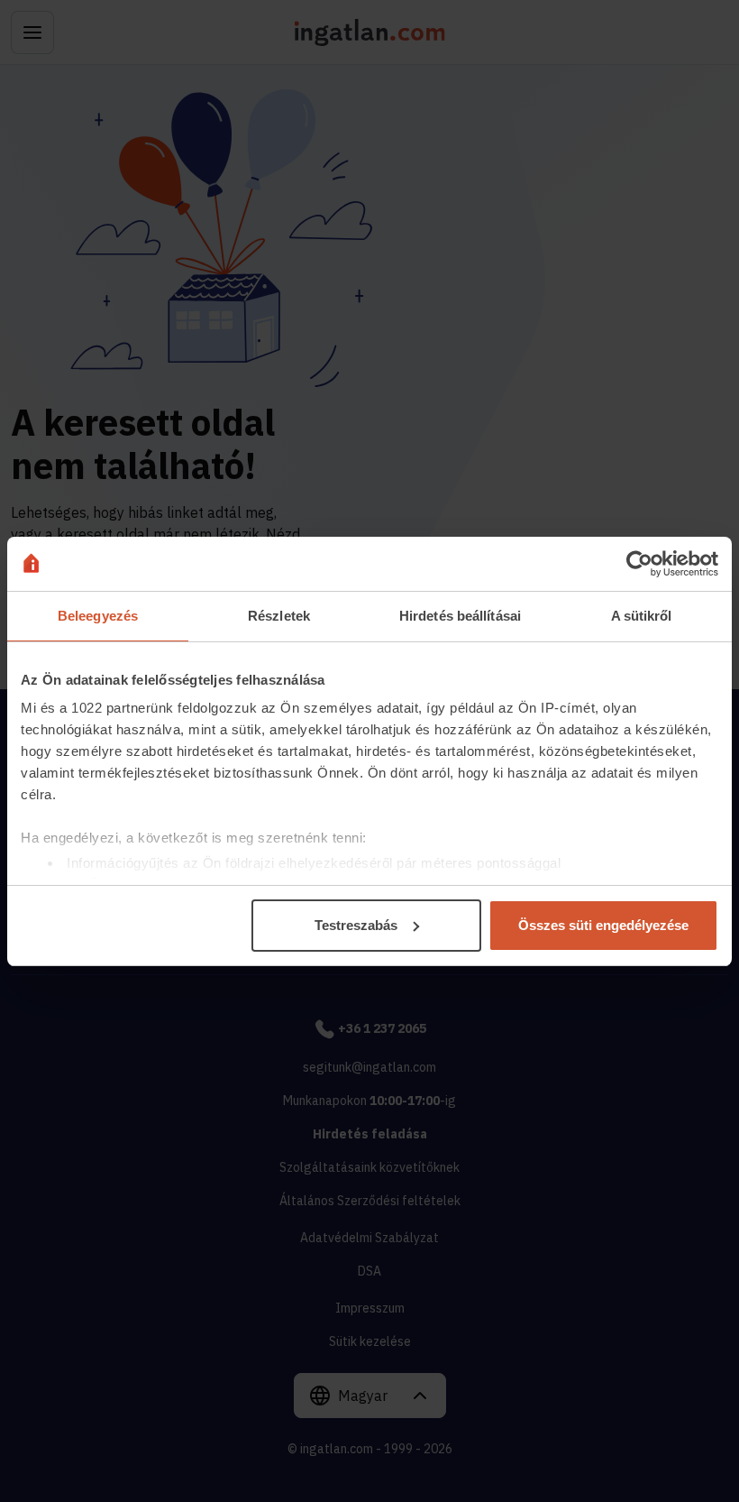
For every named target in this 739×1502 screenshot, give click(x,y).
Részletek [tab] (279, 615)
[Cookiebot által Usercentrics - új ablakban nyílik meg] (639, 563)
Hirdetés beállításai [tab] (460, 615)
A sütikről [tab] (641, 615)
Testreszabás (356, 925)
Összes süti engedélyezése (603, 925)
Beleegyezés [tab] (98, 615)
